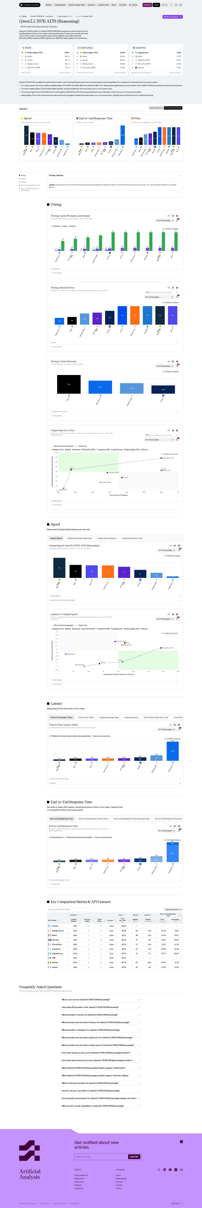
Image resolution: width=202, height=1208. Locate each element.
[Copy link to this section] (169, 216)
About (114, 5)
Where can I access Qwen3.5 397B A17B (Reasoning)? (86, 999)
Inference (91, 5)
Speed (27, 118)
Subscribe (134, 1157)
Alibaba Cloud (42, 152)
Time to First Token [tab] (86, 717)
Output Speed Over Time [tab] (132, 538)
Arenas (134, 5)
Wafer (31, 150)
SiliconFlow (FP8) (48, 151)
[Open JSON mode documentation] (100, 926)
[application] (45, 142)
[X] (171, 5)
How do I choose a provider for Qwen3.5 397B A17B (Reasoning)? (91, 1091)
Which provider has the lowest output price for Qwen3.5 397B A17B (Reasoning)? (98, 1045)
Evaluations (78, 1188)
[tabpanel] (115, 573)
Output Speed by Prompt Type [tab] (80, 538)
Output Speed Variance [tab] (107, 538)
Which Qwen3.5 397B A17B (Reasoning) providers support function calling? (95, 1075)
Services (119, 1182)
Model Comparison (171, 17)
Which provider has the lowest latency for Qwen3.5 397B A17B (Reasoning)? (95, 1022)
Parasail (54, 151)
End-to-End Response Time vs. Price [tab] (93, 819)
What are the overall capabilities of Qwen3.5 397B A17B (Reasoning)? (93, 1106)
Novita (37, 150)
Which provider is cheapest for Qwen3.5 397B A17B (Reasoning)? (91, 1030)
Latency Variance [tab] (131, 717)
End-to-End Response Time (96, 118)
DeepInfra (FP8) (59, 152)
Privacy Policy (74, 1203)
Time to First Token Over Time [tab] (156, 717)
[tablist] (115, 538)
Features (73, 915)
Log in (156, 5)
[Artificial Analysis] (38, 1150)
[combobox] (165, 220)
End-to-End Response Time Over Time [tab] (170, 819)
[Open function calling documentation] (88, 926)
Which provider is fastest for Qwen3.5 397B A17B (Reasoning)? (90, 1015)
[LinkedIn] (176, 5)
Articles (119, 1188)
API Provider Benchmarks (173, 108)
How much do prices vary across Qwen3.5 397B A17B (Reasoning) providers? (96, 1053)
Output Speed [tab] (56, 538)
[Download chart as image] (173, 216)
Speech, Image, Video (77, 5)
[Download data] (177, 216)
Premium (147, 5)
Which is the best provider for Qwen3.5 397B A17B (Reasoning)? (90, 1083)
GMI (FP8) (168, 151)
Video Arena (79, 1182)
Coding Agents (60, 5)
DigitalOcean (65, 152)
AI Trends (122, 5)
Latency (147, 915)
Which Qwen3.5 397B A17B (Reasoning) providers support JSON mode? (93, 1068)
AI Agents (78, 1185)
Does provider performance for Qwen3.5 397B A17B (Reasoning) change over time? (99, 1098)
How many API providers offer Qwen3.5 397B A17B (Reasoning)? (90, 1007)
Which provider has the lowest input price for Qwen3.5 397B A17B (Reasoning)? (97, 1037)
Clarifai (158, 150)
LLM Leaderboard (81, 1175)
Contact (119, 1185)
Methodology (121, 1179)
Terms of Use (44, 1203)
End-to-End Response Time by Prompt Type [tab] (132, 819)
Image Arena (79, 1179)
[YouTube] (181, 5)
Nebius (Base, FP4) (25, 152)
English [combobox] (176, 1203)
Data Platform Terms (59, 1203)
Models (48, 5)
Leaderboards (103, 5)
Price (137, 118)
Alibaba (24, 16)
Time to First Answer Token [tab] (61, 717)
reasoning (49, 16)
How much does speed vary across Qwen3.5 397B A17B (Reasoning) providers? (97, 1060)
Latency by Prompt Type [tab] (109, 717)
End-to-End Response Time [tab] (61, 819)
